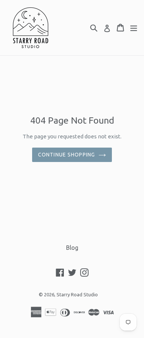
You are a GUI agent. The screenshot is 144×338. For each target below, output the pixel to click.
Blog (72, 247)
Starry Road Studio (77, 294)
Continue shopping (66, 155)
